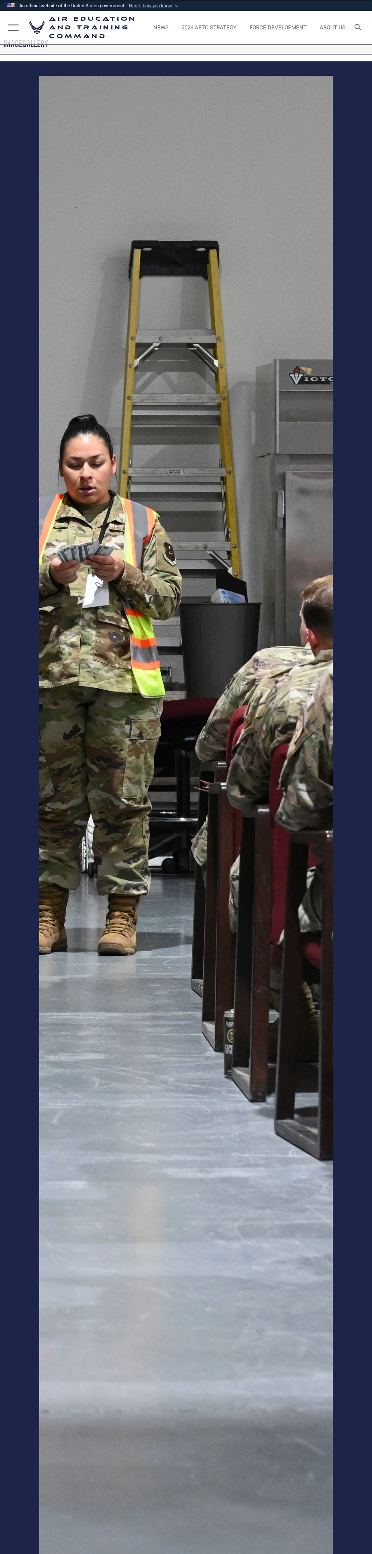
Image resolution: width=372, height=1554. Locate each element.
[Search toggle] (359, 28)
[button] (154, 5)
